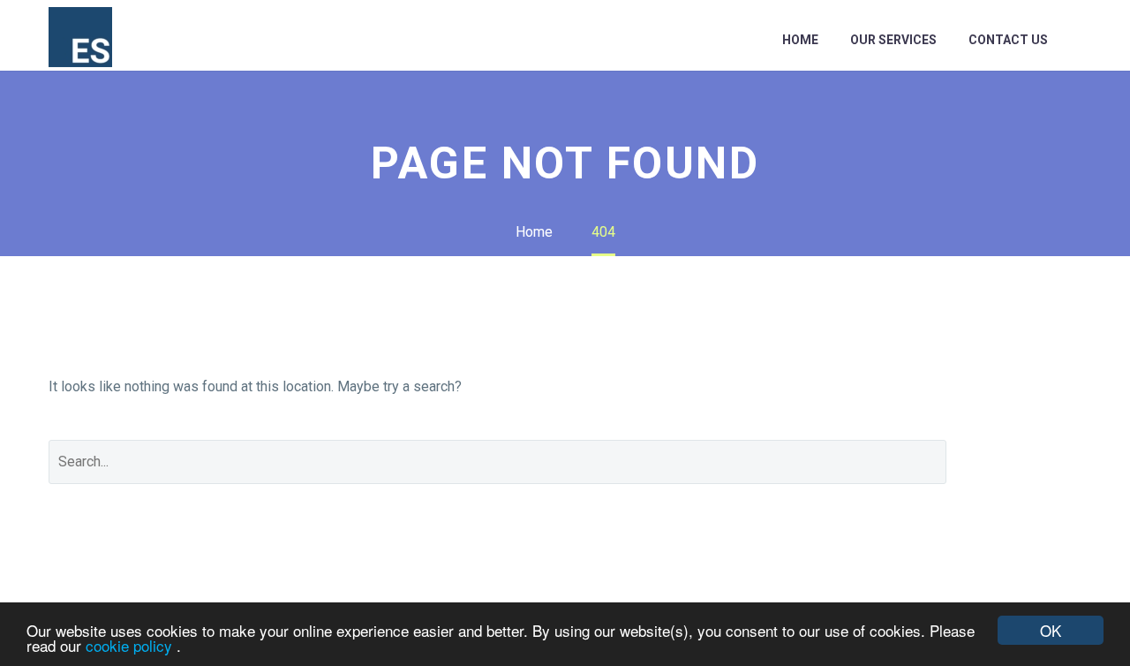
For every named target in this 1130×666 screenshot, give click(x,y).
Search (1027, 461)
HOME (800, 40)
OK (1050, 630)
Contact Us (1008, 40)
